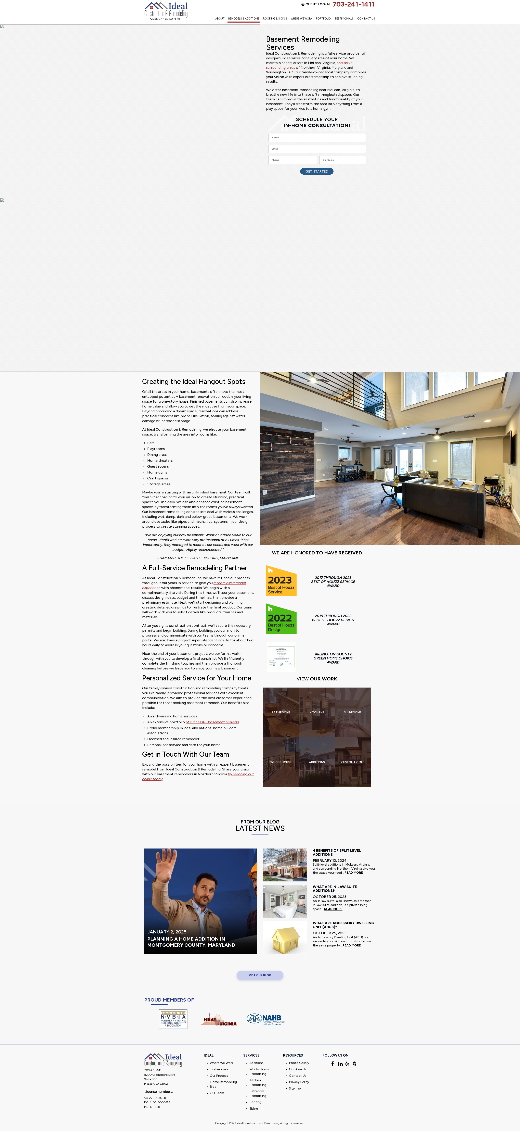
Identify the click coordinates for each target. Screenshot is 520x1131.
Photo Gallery (299, 1063)
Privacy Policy (299, 1082)
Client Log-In (318, 4)
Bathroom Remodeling (257, 1093)
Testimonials (344, 18)
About (220, 18)
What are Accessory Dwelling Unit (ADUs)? (343, 925)
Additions (256, 1063)
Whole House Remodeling (259, 1071)
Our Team (217, 1093)
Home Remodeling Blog (223, 1084)
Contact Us (366, 18)
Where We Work (301, 18)
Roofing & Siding (275, 18)
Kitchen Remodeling (257, 1082)
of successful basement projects (212, 722)
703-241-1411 (354, 4)
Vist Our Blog (260, 975)
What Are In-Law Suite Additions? (335, 889)
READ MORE (353, 873)
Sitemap (295, 1088)
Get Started (317, 171)
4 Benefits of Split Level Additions (337, 853)
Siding (253, 1108)
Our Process (219, 1075)
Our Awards (297, 1069)
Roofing (255, 1102)
